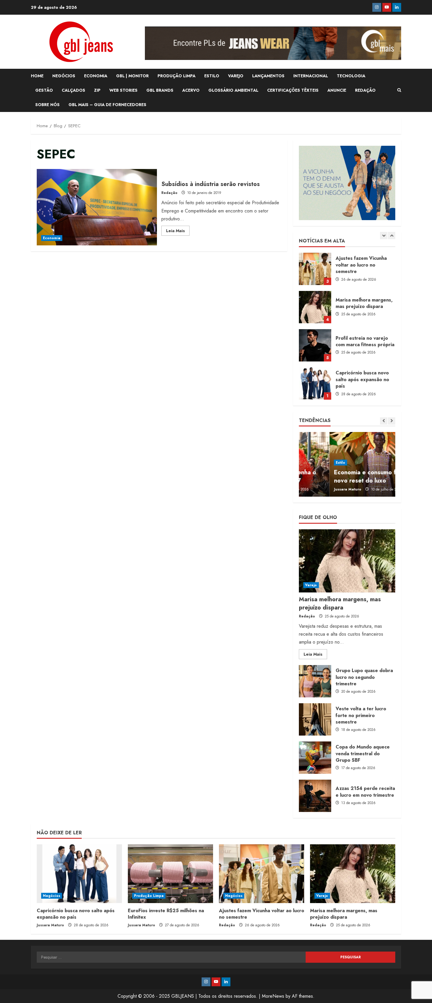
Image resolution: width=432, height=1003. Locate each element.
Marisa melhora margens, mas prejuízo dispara (315, 269)
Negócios (51, 895)
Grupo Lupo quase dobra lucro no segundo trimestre (315, 681)
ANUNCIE (336, 90)
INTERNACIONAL (310, 76)
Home (37, 76)
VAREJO (235, 76)
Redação (169, 192)
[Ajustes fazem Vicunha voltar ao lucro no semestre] (261, 873)
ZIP (97, 90)
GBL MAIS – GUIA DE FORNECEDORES (107, 105)
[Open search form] (399, 90)
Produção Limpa (149, 895)
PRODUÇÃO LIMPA (176, 76)
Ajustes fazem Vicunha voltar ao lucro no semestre (261, 913)
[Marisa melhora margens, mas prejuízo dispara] (347, 560)
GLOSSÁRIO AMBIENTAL (233, 90)
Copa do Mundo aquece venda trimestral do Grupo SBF (315, 757)
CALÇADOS (73, 90)
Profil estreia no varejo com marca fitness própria (315, 307)
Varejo (311, 585)
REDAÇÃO (365, 90)
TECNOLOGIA (351, 76)
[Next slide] (391, 235)
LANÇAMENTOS (268, 76)
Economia (52, 238)
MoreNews (273, 996)
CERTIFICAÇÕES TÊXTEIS (293, 90)
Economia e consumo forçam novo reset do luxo (342, 476)
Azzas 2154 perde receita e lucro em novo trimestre (315, 796)
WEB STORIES (123, 90)
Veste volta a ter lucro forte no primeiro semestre (315, 719)
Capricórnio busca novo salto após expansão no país (315, 345)
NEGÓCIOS (63, 76)
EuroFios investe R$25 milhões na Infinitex (315, 383)
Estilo (310, 462)
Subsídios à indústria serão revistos (97, 207)
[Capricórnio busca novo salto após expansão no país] (79, 873)
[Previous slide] (383, 235)
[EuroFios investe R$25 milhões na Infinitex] (170, 873)
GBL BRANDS (159, 90)
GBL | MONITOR (132, 76)
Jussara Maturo (317, 489)
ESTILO (211, 76)
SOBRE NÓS (47, 105)
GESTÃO (44, 90)
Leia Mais (178, 231)
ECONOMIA (95, 76)
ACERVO (191, 90)
